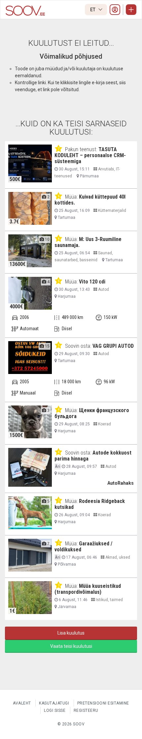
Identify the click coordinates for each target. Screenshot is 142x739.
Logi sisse (54, 710)
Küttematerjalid (111, 210)
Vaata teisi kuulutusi (71, 646)
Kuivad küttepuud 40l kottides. (89, 200)
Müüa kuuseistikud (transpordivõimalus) (87, 589)
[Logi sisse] (115, 9)
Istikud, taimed (109, 599)
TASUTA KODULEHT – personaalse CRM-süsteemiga (90, 155)
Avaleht (22, 703)
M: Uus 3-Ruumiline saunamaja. (88, 242)
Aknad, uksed (117, 557)
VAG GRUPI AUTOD (113, 346)
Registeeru (86, 710)
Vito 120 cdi (92, 281)
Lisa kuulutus (71, 633)
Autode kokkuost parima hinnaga (92, 456)
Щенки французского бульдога (91, 413)
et (93, 9)
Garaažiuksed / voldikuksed (83, 546)
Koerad (104, 424)
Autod (103, 289)
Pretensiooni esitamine (103, 703)
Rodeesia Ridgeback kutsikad (89, 504)
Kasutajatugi (54, 703)
